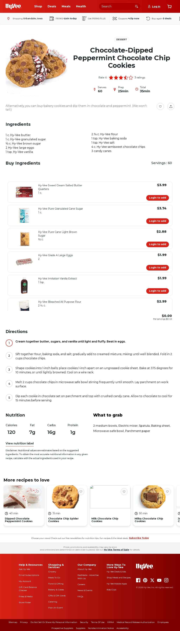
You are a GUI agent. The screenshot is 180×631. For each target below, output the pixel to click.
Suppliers (80, 628)
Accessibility (123, 628)
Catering (52, 601)
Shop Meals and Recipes (119, 577)
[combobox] (120, 6)
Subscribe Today (139, 538)
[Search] (136, 6)
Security (84, 622)
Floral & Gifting (55, 583)
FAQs (80, 596)
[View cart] (169, 6)
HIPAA (110, 622)
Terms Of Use (97, 622)
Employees (163, 622)
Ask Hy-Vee (24, 569)
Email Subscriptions (29, 575)
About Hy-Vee (85, 569)
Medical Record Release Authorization (136, 622)
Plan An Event (55, 607)
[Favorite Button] (160, 106)
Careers (81, 584)
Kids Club (111, 589)
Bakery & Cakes (56, 589)
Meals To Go (54, 577)
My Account (25, 581)
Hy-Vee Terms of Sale (116, 549)
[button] (111, 77)
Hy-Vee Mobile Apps (117, 583)
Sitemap (13, 622)
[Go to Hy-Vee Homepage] (13, 6)
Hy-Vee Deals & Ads (116, 571)
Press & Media (26, 596)
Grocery (52, 571)
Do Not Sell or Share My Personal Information (54, 622)
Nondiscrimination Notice (101, 628)
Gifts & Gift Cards (57, 595)
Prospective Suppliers (62, 628)
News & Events (85, 590)
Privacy (24, 622)
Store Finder (25, 602)
